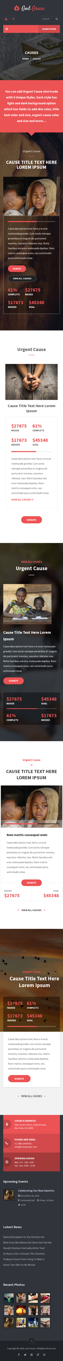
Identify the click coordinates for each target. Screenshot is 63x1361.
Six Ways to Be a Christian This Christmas (24, 1253)
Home (25, 58)
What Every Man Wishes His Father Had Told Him (27, 1242)
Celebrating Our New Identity (36, 1190)
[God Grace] (29, 8)
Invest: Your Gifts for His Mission (19, 1264)
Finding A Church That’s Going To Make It (23, 1259)
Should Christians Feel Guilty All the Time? (24, 1248)
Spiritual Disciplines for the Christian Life (23, 1237)
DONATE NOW (49, 28)
